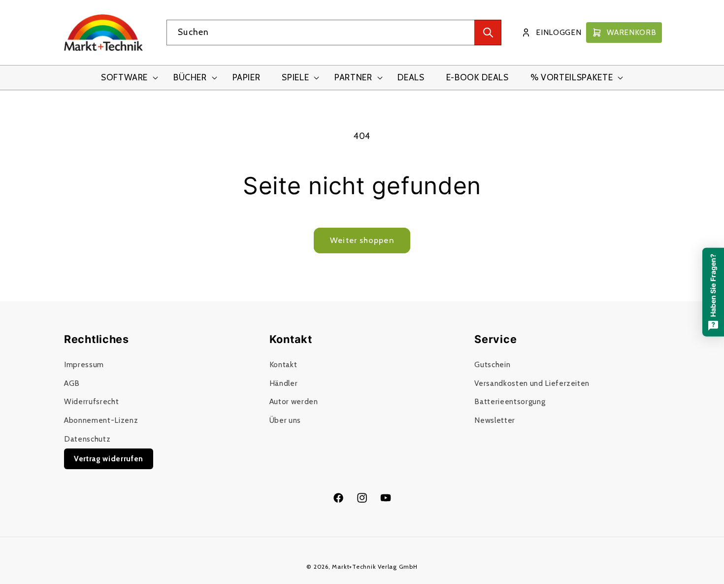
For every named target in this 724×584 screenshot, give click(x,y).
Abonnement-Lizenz (101, 420)
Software (124, 77)
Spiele (295, 77)
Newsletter (494, 420)
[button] (126, 78)
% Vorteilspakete (571, 77)
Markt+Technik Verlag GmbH (374, 566)
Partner (353, 77)
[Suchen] (487, 32)
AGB (72, 383)
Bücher (190, 77)
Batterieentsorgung (509, 402)
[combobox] (334, 32)
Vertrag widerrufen (108, 458)
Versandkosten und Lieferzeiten (532, 383)
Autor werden (293, 402)
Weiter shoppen (362, 240)
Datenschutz (87, 439)
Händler (283, 383)
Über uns (285, 420)
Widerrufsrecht (91, 402)
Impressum (84, 364)
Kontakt (283, 364)
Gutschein (492, 364)
